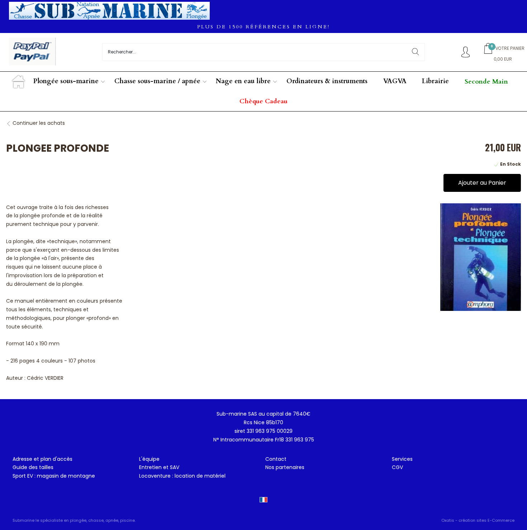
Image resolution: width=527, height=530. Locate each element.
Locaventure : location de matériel (182, 475)
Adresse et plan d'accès (42, 459)
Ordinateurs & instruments (326, 81)
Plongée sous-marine (66, 81)
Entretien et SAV (159, 467)
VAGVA (395, 81)
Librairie (435, 81)
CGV (397, 467)
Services (402, 459)
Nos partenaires (284, 467)
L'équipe (149, 459)
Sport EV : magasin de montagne (54, 475)
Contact (275, 459)
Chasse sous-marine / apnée (157, 81)
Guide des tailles (33, 467)
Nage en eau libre (243, 81)
